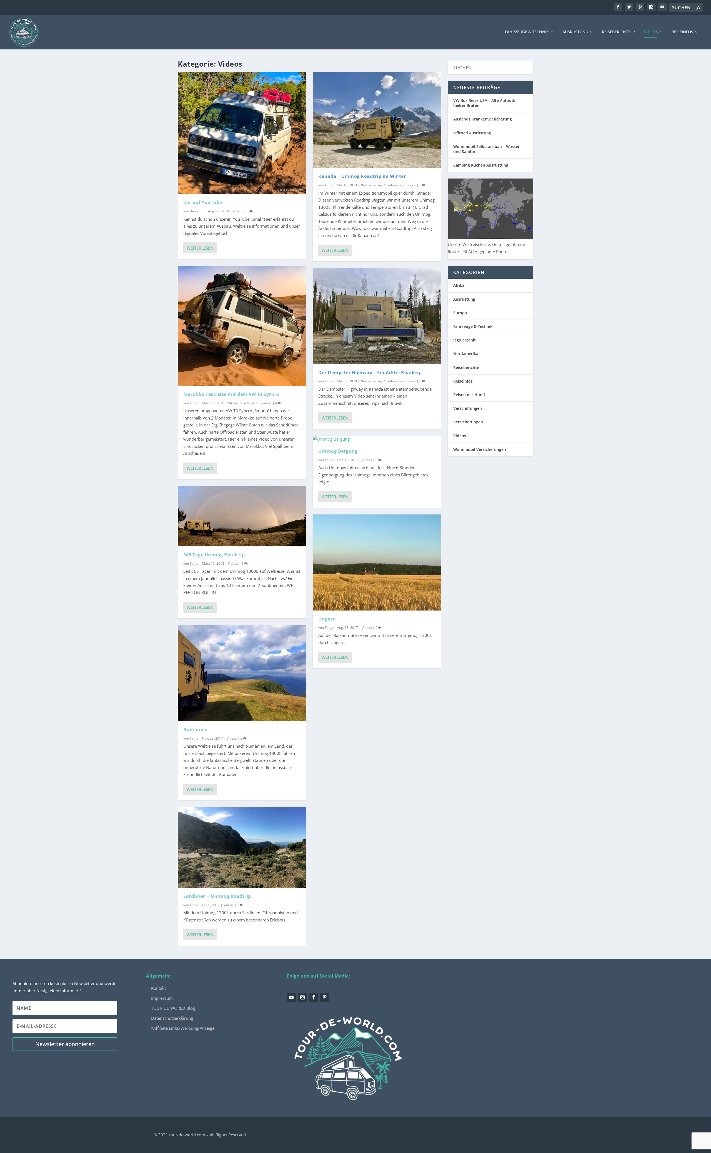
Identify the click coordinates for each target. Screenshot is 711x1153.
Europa (460, 312)
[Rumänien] (242, 673)
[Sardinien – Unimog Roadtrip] (242, 847)
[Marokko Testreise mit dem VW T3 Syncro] (242, 326)
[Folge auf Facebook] (313, 997)
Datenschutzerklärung (172, 1018)
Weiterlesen (200, 248)
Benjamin (197, 211)
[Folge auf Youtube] (291, 997)
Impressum (162, 998)
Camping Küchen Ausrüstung (480, 165)
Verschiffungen (467, 408)
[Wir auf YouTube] (242, 133)
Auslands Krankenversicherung (482, 119)
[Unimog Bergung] (377, 439)
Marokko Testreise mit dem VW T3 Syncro (231, 394)
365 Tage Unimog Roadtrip (214, 555)
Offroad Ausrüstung (472, 132)
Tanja (194, 403)
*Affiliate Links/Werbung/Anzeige (182, 1028)
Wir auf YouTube (202, 202)
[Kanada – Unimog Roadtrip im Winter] (377, 120)
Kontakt (158, 988)
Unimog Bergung (337, 451)
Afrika (232, 403)
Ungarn (327, 619)
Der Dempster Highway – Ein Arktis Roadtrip (370, 373)
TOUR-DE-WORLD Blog (173, 1008)
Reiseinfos (682, 32)
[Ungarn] (377, 562)
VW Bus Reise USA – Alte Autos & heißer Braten (484, 103)
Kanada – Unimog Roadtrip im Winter (362, 176)
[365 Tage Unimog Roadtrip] (242, 516)
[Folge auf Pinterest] (324, 997)
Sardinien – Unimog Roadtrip (217, 896)
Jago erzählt (464, 340)
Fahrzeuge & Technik (527, 32)
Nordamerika (370, 185)
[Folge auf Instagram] (302, 997)
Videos (651, 32)
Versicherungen (468, 421)
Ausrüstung (575, 32)
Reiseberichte (616, 32)
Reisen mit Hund (469, 394)
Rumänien (195, 730)
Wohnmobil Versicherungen (479, 449)
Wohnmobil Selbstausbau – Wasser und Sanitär (486, 149)
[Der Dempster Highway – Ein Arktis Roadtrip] (377, 316)
